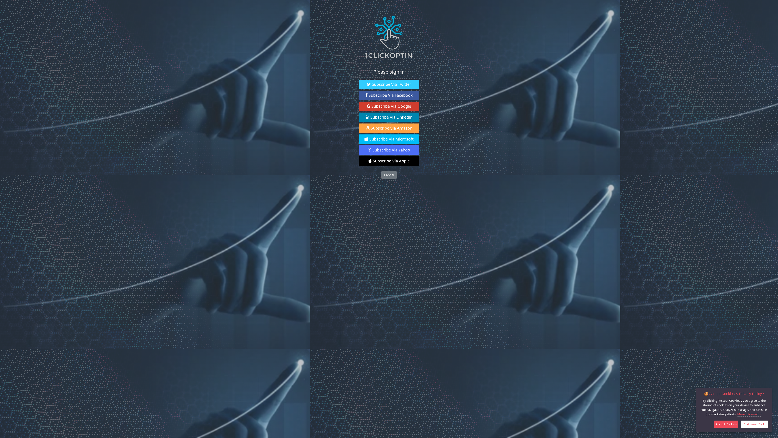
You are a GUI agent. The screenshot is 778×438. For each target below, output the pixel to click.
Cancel (389, 175)
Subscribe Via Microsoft (391, 139)
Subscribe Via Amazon (391, 128)
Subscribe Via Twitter (391, 84)
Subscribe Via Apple (391, 161)
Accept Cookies (726, 424)
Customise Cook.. (754, 424)
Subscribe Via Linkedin (390, 117)
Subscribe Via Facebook (390, 95)
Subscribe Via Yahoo (390, 150)
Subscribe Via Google (390, 106)
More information (749, 414)
